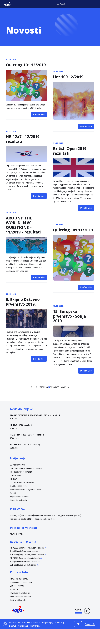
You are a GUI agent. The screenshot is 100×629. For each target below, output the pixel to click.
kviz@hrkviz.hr (20, 600)
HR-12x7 (13, 479)
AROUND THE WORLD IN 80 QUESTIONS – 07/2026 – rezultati (35, 415)
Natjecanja (17, 458)
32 (51, 387)
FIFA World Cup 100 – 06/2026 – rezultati (27, 435)
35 (58, 387)
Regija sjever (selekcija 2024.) (21, 519)
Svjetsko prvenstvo (17, 465)
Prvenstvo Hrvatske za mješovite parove (25, 489)
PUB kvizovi (18, 509)
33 (53, 387)
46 (62, 387)
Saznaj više (90, 624)
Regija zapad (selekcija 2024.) (69, 515)
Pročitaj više (39, 115)
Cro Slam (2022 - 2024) (19, 486)
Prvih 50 (13, 493)
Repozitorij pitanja (23, 542)
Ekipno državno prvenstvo (20, 496)
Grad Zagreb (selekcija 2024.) (21, 515)
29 (44, 387)
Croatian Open (15, 475)
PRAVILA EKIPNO (17, 534)
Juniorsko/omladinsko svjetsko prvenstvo (26, 468)
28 (42, 387)
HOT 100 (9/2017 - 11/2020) (21, 472)
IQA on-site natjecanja (18, 500)
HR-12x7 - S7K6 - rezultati (21, 425)
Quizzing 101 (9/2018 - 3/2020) (22, 482)
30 (46, 387)
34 (56, 387)
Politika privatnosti (23, 528)
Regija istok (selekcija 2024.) (45, 515)
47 (64, 387)
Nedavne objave (21, 409)
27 (40, 387)
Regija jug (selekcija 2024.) (45, 519)
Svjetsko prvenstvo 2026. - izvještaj (25, 444)
